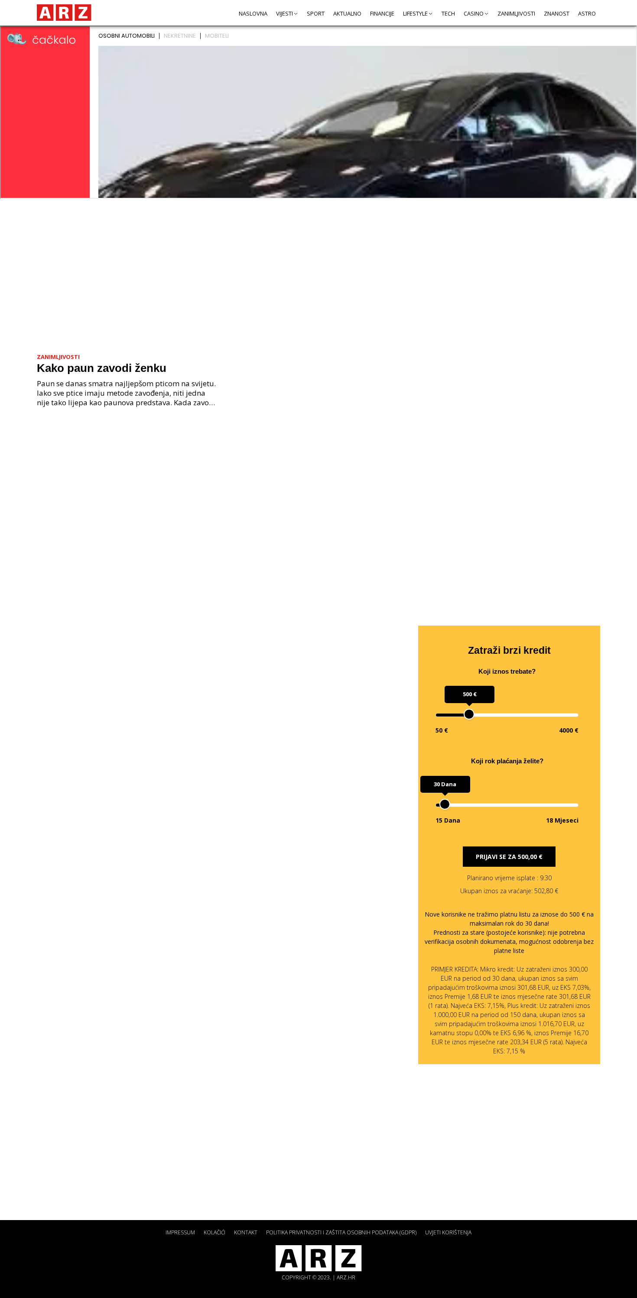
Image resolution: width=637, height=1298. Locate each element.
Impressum (180, 1232)
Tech (448, 13)
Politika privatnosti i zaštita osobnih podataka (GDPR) (341, 1232)
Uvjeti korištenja (448, 1232)
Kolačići (214, 1232)
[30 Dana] (444, 804)
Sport (316, 13)
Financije (382, 13)
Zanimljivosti (516, 13)
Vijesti (284, 13)
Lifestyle (415, 13)
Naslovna (253, 13)
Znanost (556, 13)
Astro (587, 13)
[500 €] (469, 714)
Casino (474, 13)
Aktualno (347, 13)
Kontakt (245, 1232)
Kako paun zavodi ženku (101, 368)
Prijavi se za (509, 856)
